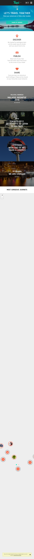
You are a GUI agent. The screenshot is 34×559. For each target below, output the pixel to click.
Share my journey (17, 22)
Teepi (17, 3)
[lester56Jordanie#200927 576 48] (14, 457)
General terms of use (17, 555)
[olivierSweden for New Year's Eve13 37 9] (11, 444)
